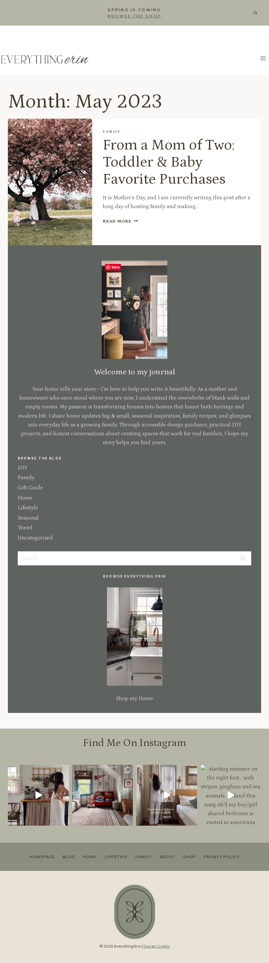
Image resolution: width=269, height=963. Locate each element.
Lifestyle (28, 507)
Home (25, 498)
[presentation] (50, 182)
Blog (69, 856)
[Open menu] (263, 58)
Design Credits (157, 946)
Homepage (42, 856)
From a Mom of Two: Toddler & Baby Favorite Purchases (169, 162)
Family (111, 132)
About (167, 856)
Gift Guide (30, 487)
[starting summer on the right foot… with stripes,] (230, 795)
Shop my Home (134, 698)
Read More (120, 221)
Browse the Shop (134, 15)
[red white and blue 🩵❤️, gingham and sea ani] (102, 795)
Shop (189, 856)
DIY (22, 467)
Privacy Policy (222, 856)
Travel (25, 527)
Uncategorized (35, 538)
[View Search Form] (258, 13)
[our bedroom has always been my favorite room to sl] (166, 795)
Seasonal (28, 518)
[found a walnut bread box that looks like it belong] (38, 795)
